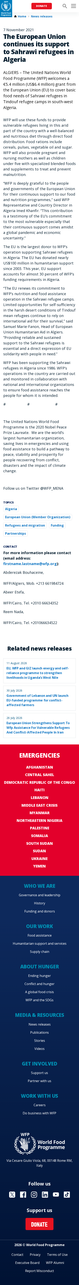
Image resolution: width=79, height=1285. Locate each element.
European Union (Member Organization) (37, 517)
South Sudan (39, 843)
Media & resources (39, 1015)
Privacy (35, 1254)
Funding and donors (39, 911)
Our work (39, 926)
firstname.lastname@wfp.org (30, 563)
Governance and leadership (39, 895)
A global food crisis (39, 992)
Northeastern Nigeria (39, 820)
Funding (57, 525)
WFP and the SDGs (39, 1000)
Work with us (39, 1095)
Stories (39, 1040)
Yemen (39, 866)
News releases (41, 16)
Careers (40, 1105)
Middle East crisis (39, 805)
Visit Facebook (23, 1195)
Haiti (39, 789)
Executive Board (27, 1262)
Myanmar (40, 812)
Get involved (39, 1063)
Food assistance (40, 935)
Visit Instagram (34, 1195)
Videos (39, 1048)
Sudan (39, 850)
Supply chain (39, 951)
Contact (17, 1254)
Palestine (39, 828)
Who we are (39, 885)
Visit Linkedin (45, 1195)
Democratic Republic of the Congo (39, 782)
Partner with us (39, 1081)
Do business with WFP (39, 1113)
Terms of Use (57, 1254)
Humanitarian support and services (39, 943)
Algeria (11, 509)
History (39, 903)
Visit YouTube (56, 1195)
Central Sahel (39, 774)
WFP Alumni (55, 1262)
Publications (39, 1032)
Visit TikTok (67, 1195)
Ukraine (39, 858)
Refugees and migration (25, 525)
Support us (39, 1073)
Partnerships (15, 533)
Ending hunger (39, 975)
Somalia (39, 835)
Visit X (12, 1195)
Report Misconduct (39, 1271)
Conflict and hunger (39, 984)
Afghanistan (39, 767)
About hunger (39, 966)
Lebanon (39, 797)
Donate (41, 6)
